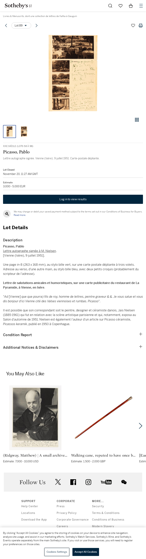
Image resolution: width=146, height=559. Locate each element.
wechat (124, 482)
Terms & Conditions (106, 513)
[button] (73, 73)
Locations (28, 513)
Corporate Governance (73, 519)
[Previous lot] (6, 25)
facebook (73, 482)
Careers (62, 526)
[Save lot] (133, 25)
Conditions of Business (108, 519)
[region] (73, 543)
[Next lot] (36, 25)
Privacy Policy (67, 513)
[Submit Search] (110, 6)
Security (98, 506)
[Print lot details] (141, 25)
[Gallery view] (137, 120)
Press (61, 506)
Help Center (29, 506)
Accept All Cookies (86, 551)
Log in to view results (73, 199)
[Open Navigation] (141, 6)
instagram (88, 482)
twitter (58, 482)
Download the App (34, 519)
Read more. (20, 215)
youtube (106, 482)
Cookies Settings (57, 551)
